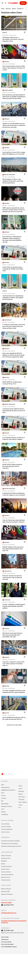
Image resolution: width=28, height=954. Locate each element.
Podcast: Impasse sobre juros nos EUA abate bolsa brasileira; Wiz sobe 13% (12, 548)
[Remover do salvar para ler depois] (25, 32)
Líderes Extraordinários (7, 874)
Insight (14, 8)
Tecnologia (21, 799)
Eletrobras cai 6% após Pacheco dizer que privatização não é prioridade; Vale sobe (12, 635)
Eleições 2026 (20, 8)
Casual (20, 788)
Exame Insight (4, 803)
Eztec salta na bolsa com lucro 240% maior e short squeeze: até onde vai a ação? (13, 68)
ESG (2, 801)
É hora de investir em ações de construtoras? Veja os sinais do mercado (12, 577)
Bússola (3, 863)
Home (2, 784)
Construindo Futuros (6, 866)
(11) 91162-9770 (9, 905)
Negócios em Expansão (7, 894)
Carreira (3, 795)
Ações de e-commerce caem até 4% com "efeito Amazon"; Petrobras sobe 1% (13, 663)
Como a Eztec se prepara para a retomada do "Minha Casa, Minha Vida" (12, 268)
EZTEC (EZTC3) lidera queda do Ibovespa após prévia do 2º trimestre (12, 466)
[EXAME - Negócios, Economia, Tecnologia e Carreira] (13, 3)
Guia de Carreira (5, 832)
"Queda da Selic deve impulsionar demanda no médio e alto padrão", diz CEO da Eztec (13, 297)
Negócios (8, 8)
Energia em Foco (5, 869)
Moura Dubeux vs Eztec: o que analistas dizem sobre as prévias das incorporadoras (12, 181)
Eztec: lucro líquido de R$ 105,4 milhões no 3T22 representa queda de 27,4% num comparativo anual (13, 355)
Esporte (21, 794)
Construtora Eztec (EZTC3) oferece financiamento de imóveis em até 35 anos (13, 410)
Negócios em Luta (5, 877)
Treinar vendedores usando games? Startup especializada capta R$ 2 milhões (13, 606)
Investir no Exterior (6, 872)
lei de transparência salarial (9, 946)
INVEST (3, 8)
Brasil (2, 793)
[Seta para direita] (24, 8)
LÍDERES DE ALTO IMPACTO (8, 790)
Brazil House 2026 (5, 858)
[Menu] (2, 3)
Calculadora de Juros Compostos (9, 843)
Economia (3, 798)
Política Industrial (5, 880)
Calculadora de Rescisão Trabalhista (10, 841)
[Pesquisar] (5, 3)
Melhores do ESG (5, 891)
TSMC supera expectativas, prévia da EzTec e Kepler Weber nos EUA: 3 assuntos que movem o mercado (13, 209)
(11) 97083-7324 (9, 930)
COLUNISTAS (4, 814)
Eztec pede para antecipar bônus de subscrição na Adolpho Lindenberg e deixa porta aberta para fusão (13, 96)
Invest (2, 809)
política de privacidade (7, 944)
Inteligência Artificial (6, 806)
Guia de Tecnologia (6, 826)
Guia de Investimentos (6, 829)
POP (20, 807)
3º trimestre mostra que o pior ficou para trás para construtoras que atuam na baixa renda (13, 326)
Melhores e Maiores (6, 888)
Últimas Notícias (5, 787)
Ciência (20, 805)
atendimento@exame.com (8, 913)
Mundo (20, 786)
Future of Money (23, 802)
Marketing (21, 791)
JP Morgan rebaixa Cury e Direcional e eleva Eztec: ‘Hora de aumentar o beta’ (13, 39)
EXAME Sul (4, 861)
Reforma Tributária (6, 855)
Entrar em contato (6, 902)
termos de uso (5, 939)
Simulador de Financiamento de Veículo (11, 846)
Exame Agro (22, 796)
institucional (5, 937)
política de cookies (6, 941)
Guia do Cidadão (5, 824)
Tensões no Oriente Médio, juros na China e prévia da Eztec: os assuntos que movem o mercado (13, 125)
